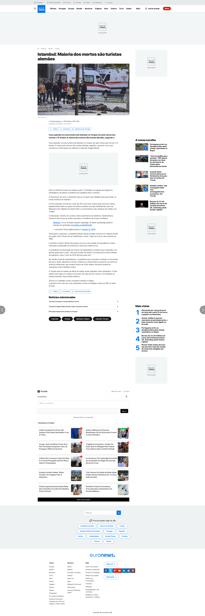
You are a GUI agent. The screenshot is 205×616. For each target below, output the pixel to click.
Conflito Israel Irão (87, 526)
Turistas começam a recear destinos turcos (64, 301)
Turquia (57, 48)
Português (39, 2)
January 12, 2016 (88, 229)
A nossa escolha (145, 140)
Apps (69, 581)
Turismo (97, 541)
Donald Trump (110, 536)
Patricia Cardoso (56, 121)
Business (88, 8)
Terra (121, 8)
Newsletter (110, 577)
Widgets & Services (74, 584)
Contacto (89, 583)
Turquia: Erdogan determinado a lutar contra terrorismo (68, 306)
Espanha (122, 531)
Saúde (128, 8)
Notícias (43, 48)
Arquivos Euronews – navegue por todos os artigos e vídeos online (57, 601)
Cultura (114, 8)
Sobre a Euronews (92, 567)
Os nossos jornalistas (56, 596)
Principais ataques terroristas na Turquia (63, 311)
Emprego (89, 586)
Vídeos (51, 590)
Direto (167, 8)
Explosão (54, 319)
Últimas (53, 8)
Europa (71, 8)
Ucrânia (124, 536)
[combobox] (116, 2)
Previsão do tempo (74, 572)
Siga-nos (70, 578)
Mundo (79, 8)
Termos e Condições (93, 572)
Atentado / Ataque (82, 319)
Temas (51, 563)
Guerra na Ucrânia (106, 526)
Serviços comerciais (92, 569)
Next (106, 8)
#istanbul (56, 222)
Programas (53, 593)
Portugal (62, 8)
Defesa (108, 541)
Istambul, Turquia (102, 319)
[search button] (106, 2)
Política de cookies (92, 575)
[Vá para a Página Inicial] (41, 9)
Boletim (69, 569)
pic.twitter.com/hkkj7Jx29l (81, 225)
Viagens (98, 8)
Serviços (70, 563)
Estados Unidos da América (90, 531)
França (122, 526)
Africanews (71, 587)
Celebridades (94, 536)
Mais (87, 563)
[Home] (38, 48)
